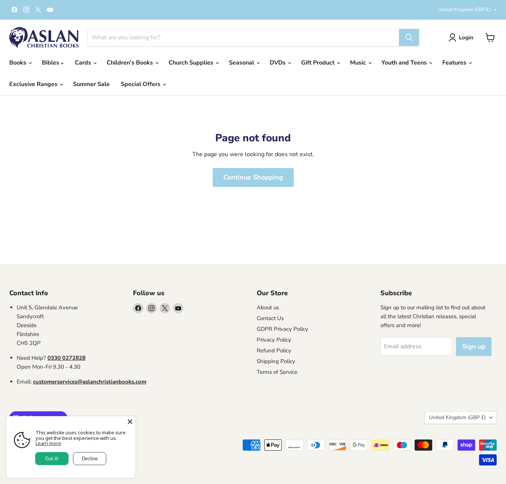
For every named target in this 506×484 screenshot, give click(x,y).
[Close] (130, 421)
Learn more (48, 443)
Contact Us (270, 318)
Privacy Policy (274, 339)
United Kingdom (464, 9)
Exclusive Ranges (34, 84)
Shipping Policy (276, 361)
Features (455, 63)
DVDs (278, 63)
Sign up (474, 346)
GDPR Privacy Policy (282, 329)
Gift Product (318, 63)
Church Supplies (192, 63)
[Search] (409, 37)
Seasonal (242, 63)
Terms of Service (277, 372)
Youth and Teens (405, 63)
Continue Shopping (253, 177)
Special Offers (141, 84)
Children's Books (130, 63)
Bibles (51, 63)
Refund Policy (274, 350)
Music (358, 63)
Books (18, 63)
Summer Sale (91, 84)
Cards (84, 63)
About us (268, 307)
